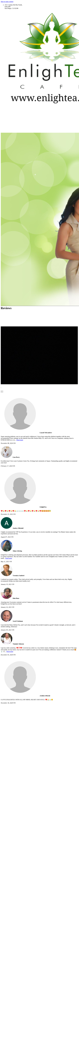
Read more (19, 440)
